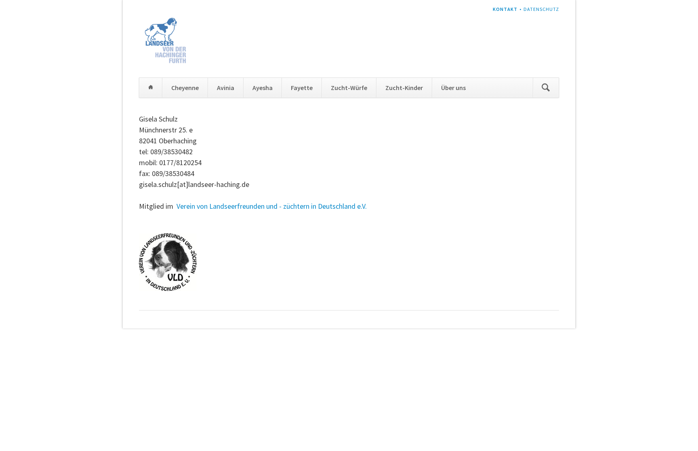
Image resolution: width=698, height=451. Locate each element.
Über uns (453, 88)
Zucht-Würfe (349, 88)
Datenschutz (541, 9)
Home (150, 87)
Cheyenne (185, 88)
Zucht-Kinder (404, 88)
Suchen (546, 87)
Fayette (302, 88)
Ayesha (262, 88)
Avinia (225, 88)
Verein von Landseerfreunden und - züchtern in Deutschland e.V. (272, 206)
